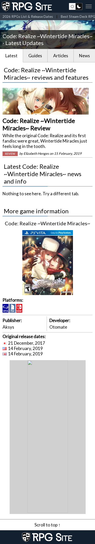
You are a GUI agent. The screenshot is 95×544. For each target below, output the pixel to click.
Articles (60, 55)
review (10, 153)
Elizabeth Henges (36, 153)
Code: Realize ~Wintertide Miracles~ (47, 223)
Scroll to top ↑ (47, 524)
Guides (35, 55)
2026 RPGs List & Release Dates (28, 16)
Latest (11, 55)
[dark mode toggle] (75, 6)
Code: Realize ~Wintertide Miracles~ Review (39, 124)
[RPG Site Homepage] (27, 6)
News (84, 55)
